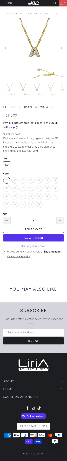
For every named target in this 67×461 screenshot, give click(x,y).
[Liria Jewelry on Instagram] (33, 409)
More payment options (33, 246)
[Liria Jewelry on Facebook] (27, 409)
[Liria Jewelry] (33, 3)
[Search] (55, 3)
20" (7, 165)
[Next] (61, 48)
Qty (5, 213)
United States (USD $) (33, 426)
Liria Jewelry (37, 453)
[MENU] (1, 3)
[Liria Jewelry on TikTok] (39, 409)
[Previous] (5, 48)
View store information (18, 256)
